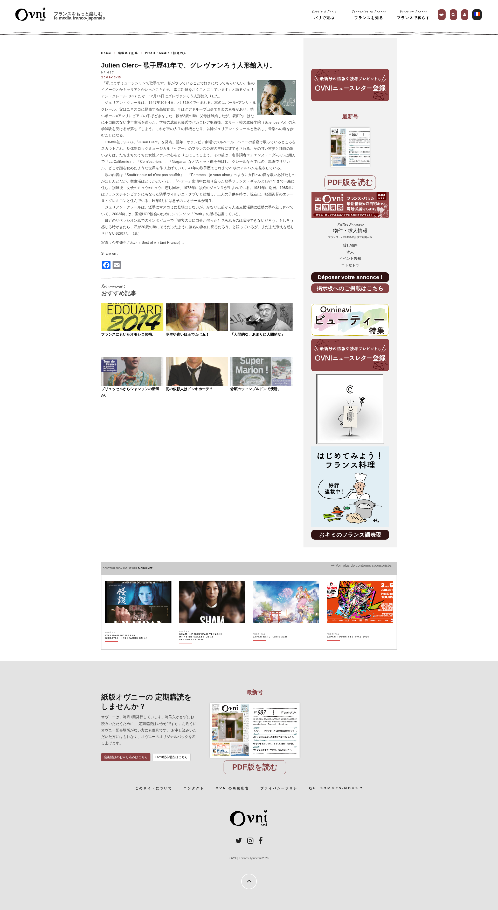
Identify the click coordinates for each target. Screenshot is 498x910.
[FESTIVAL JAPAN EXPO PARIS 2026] (270, 646)
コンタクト (194, 788)
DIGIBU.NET (145, 568)
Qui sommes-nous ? (336, 788)
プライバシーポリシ (279, 788)
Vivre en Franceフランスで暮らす (413, 14)
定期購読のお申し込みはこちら (126, 757)
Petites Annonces (350, 230)
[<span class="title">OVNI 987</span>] (350, 147)
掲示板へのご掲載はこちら (350, 288)
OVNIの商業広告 (232, 788)
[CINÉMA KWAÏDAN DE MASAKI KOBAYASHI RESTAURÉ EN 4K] (127, 646)
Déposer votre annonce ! (350, 277)
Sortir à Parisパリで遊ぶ (324, 14)
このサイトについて (153, 788)
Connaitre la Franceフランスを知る (368, 14)
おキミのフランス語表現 (350, 535)
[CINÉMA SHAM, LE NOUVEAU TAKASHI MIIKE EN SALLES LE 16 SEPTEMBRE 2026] (201, 646)
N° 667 (107, 72)
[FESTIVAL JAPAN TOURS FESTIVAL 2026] (348, 646)
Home (106, 53)
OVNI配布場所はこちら (171, 757)
